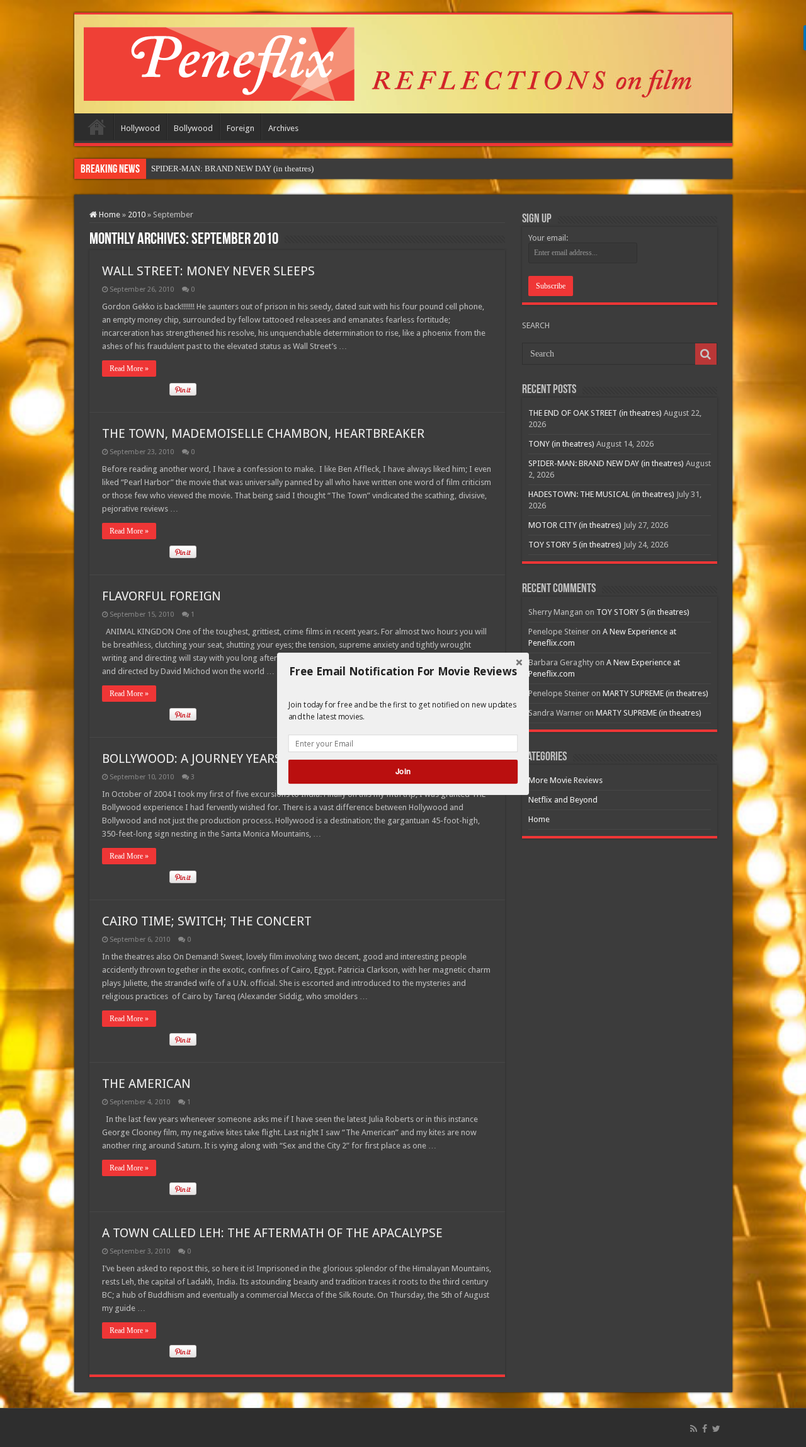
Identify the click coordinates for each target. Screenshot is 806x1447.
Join (403, 771)
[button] (403, 670)
